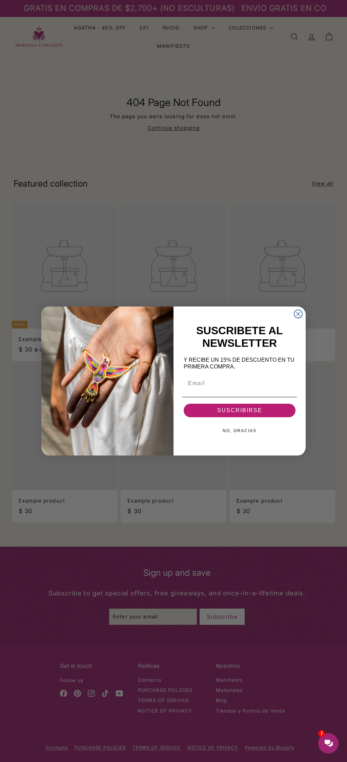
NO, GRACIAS (240, 430)
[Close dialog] (298, 314)
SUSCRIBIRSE (239, 410)
